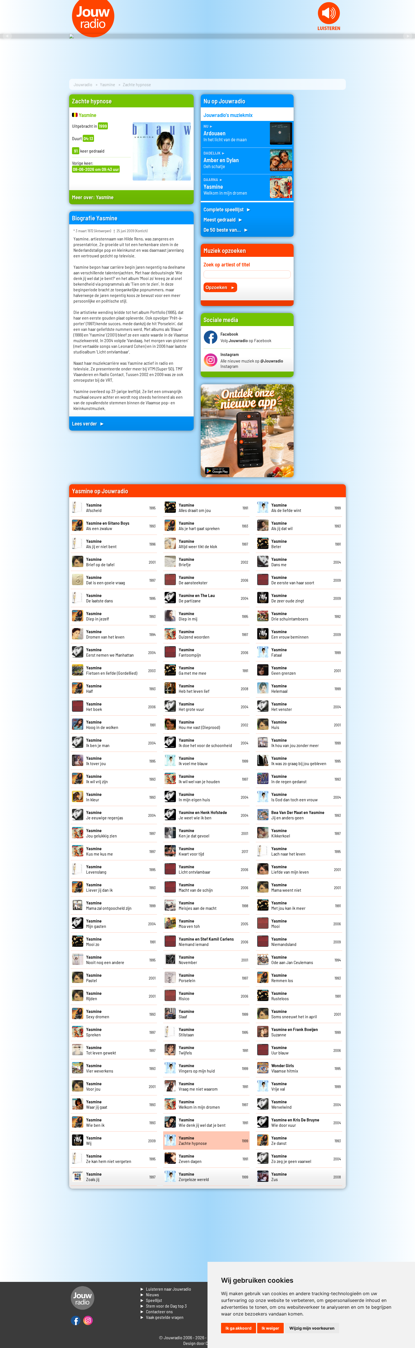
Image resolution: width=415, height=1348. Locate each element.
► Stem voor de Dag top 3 (163, 1305)
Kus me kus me (99, 851)
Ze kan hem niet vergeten (108, 1158)
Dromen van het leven (105, 634)
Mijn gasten (96, 923)
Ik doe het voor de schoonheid (205, 742)
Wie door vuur (295, 1122)
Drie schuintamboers (289, 616)
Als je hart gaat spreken (199, 525)
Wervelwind (281, 1104)
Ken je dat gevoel (194, 833)
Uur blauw (280, 1050)
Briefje (186, 561)
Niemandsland (283, 941)
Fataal (279, 652)
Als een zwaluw (107, 525)
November (188, 959)
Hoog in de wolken (102, 724)
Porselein (187, 977)
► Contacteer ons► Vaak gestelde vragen (162, 1314)
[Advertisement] (323, 179)
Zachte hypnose (193, 1140)
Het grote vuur (191, 706)
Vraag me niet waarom (198, 1086)
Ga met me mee (192, 670)
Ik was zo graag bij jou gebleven (298, 760)
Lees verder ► (88, 423)
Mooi (279, 923)
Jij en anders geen (297, 814)
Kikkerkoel (280, 833)
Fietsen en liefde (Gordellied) (111, 670)
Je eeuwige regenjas (104, 814)
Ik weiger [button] (270, 1328)
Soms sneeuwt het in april (294, 1013)
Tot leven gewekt (101, 1050)
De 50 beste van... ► (226, 229)
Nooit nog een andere (105, 959)
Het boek (94, 706)
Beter (279, 543)
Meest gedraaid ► (223, 219)
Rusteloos (280, 995)
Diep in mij (188, 616)
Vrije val (279, 1086)
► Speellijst (151, 1300)
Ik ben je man (98, 742)
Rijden (94, 995)
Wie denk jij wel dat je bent (202, 1122)
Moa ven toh (189, 923)
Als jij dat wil (281, 525)
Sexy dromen (97, 1013)
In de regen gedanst (289, 778)
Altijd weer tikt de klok (198, 543)
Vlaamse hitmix (284, 1068)
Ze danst (279, 1140)
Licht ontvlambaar (194, 869)
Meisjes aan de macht (198, 905)
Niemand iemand (206, 941)
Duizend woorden (194, 634)
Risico (186, 995)
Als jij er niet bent (101, 543)
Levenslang (96, 869)
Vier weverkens (99, 1068)
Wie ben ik (95, 1122)
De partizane (197, 597)
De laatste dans (99, 597)
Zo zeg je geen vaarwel (291, 1158)
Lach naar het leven (288, 851)
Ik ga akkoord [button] (239, 1328)
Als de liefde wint (286, 507)
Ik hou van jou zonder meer (295, 742)
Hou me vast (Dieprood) (199, 724)
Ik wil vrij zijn (97, 778)
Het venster (281, 706)
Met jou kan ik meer (288, 905)
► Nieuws (149, 1294)
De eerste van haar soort (292, 579)
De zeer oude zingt (287, 597)
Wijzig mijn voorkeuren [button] (312, 1328)
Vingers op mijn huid (197, 1068)
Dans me (279, 561)
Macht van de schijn (196, 887)
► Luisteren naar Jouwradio (165, 1288)
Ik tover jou (96, 760)
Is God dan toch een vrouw (294, 796)
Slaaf (186, 1013)
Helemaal (279, 688)
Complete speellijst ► (227, 209)
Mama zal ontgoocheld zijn (109, 905)
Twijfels (186, 1050)
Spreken (94, 1031)
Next (407, 36)
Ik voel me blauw (193, 760)
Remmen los (282, 977)
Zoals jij (94, 1176)
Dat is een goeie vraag (105, 579)
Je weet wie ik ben (203, 814)
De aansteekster (193, 579)
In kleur (94, 796)
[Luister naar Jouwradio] (329, 28)
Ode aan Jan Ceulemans (292, 959)
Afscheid (94, 507)
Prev (7, 36)
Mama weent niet (286, 887)
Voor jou (94, 1086)
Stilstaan (186, 1031)
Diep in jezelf (97, 616)
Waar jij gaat (96, 1104)
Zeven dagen (190, 1158)
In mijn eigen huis (194, 796)
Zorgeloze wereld (194, 1176)
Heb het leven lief (194, 688)
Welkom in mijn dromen (199, 1104)
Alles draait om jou (195, 507)
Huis (279, 724)
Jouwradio (83, 84)
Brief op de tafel (100, 561)
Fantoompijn (190, 652)
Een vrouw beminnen (290, 634)
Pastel (94, 977)
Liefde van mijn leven (290, 869)
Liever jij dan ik (99, 887)
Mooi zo (94, 941)
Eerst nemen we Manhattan (110, 652)
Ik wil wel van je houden (199, 778)
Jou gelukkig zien (101, 833)
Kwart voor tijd (191, 851)
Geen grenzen (283, 670)
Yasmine (107, 84)
